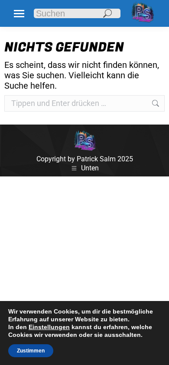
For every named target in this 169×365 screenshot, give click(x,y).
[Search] (107, 13)
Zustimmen (31, 351)
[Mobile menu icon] (19, 13)
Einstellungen (49, 326)
